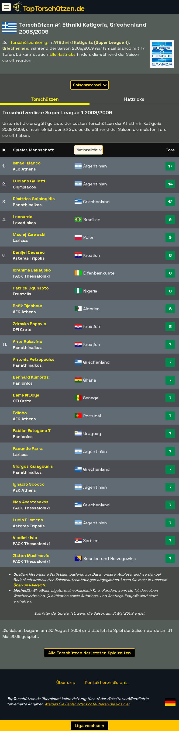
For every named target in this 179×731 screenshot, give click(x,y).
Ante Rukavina (27, 341)
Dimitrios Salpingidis (34, 198)
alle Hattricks (62, 54)
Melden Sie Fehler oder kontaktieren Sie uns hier (87, 704)
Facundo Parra (28, 448)
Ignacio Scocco (29, 484)
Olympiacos (24, 187)
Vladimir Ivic (25, 537)
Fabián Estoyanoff (32, 430)
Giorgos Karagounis (33, 466)
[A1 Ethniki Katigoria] (162, 64)
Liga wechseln (89, 725)
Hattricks (134, 99)
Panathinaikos (27, 204)
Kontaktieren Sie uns (106, 682)
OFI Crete (22, 329)
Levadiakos (24, 222)
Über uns (65, 682)
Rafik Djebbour (27, 305)
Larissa (20, 240)
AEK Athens (24, 169)
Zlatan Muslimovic (31, 555)
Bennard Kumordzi (31, 377)
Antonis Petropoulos (34, 359)
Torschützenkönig (28, 42)
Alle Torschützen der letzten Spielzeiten (89, 652)
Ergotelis (22, 293)
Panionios (23, 383)
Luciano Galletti (29, 181)
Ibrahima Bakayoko (32, 270)
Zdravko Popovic (29, 323)
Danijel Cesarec (29, 252)
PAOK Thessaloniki (31, 276)
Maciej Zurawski (29, 234)
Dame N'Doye (26, 395)
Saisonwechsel (87, 84)
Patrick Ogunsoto (30, 288)
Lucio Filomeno (28, 519)
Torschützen (45, 99)
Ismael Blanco (27, 163)
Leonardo (22, 216)
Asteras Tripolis (29, 258)
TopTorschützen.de (54, 8)
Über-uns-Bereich (29, 585)
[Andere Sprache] (169, 700)
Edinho (20, 412)
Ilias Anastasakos (30, 502)
